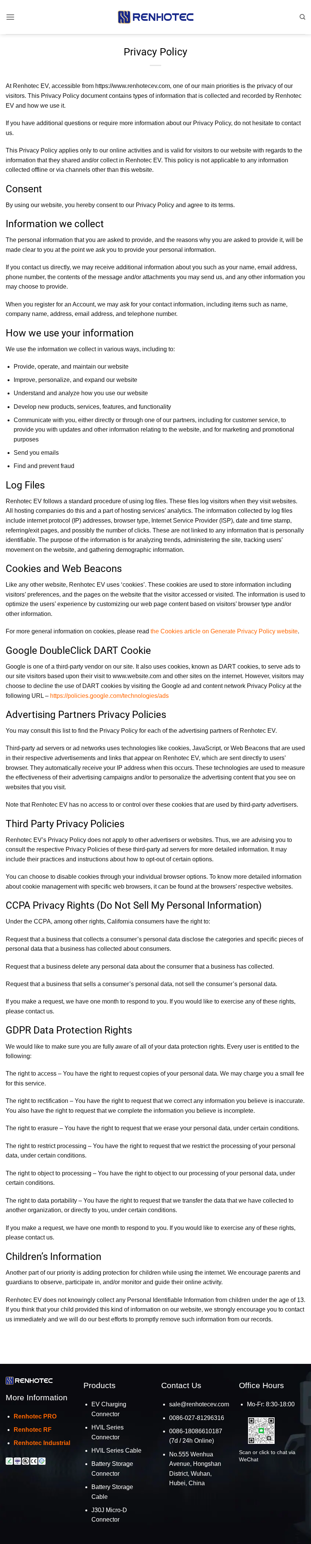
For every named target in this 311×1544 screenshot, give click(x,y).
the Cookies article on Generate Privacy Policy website (224, 631)
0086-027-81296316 (196, 1418)
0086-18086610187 (195, 1431)
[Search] (302, 17)
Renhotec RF (33, 1429)
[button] (10, 17)
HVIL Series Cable (116, 1450)
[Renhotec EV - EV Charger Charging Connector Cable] (155, 17)
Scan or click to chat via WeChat (267, 1455)
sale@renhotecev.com (199, 1404)
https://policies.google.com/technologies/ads (109, 696)
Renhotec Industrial (42, 1443)
